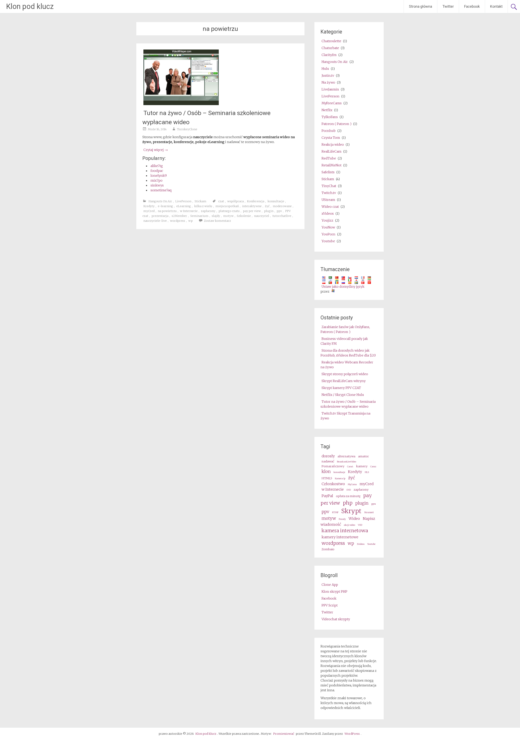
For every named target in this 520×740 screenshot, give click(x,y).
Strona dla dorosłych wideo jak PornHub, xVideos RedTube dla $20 (348, 352)
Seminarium (199, 216)
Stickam (200, 201)
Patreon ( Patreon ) (336, 124)
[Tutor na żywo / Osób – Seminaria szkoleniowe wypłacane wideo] (181, 104)
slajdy (216, 216)
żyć (267, 206)
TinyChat (329, 186)
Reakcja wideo (333, 144)
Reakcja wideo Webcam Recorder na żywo (347, 364)
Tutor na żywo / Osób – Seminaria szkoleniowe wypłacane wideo (348, 404)
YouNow (328, 227)
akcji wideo (349, 525)
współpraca (235, 201)
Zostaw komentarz (217, 221)
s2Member (179, 216)
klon (326, 471)
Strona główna (420, 6)
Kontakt (496, 6)
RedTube (329, 158)
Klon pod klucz (30, 6)
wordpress (177, 221)
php (347, 503)
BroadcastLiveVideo (346, 461)
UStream (328, 200)
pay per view (252, 211)
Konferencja (255, 201)
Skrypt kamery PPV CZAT (341, 388)
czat (221, 201)
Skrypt (351, 511)
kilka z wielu (203, 206)
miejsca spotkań (227, 206)
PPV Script (330, 605)
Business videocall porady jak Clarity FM (344, 341)
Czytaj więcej (155, 150)
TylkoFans (330, 117)
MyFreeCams (332, 103)
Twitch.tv (329, 193)
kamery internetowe (340, 537)
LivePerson (183, 201)
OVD (349, 490)
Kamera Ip (340, 478)
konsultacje (276, 201)
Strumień (369, 512)
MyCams (352, 484)
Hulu (325, 69)
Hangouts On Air (160, 201)
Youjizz (327, 220)
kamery (361, 466)
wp (190, 221)
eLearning (183, 206)
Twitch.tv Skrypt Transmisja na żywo (345, 415)
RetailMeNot (331, 165)
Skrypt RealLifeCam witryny (344, 381)
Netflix (327, 110)
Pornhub (329, 131)
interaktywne (252, 206)
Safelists (328, 172)
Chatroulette (331, 41)
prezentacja (160, 216)
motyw (228, 216)
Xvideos (360, 544)
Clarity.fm (329, 55)
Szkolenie (244, 216)
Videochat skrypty (336, 619)
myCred (149, 211)
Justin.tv (328, 75)
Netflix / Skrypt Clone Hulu (343, 395)
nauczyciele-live (155, 221)
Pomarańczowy (333, 466)
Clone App (330, 585)
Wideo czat (330, 207)
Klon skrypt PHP (334, 591)
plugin (268, 211)
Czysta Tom (331, 138)
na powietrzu (167, 211)
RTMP (335, 512)
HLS (367, 472)
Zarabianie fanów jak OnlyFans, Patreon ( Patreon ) (345, 329)
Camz (373, 466)
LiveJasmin (330, 89)
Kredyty (149, 206)
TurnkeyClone (187, 129)
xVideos (328, 213)
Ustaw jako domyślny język (343, 286)
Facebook (472, 6)
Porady (342, 519)
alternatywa (346, 456)
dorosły (328, 456)
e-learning (165, 206)
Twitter (448, 6)
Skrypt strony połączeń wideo (345, 374)
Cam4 (350, 466)
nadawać (328, 461)
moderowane (282, 206)
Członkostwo (333, 483)
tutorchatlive (281, 216)
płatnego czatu (229, 211)
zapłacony (208, 211)
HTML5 (327, 478)
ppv (279, 211)
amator (363, 456)
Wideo (354, 518)
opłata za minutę (348, 496)
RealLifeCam (331, 151)
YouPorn (328, 234)
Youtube (328, 241)
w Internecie (189, 211)
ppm (373, 504)
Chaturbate (330, 48)
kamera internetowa (345, 530)
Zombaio (328, 549)
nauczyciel (261, 216)
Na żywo (328, 82)
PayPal (327, 495)
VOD (360, 525)
